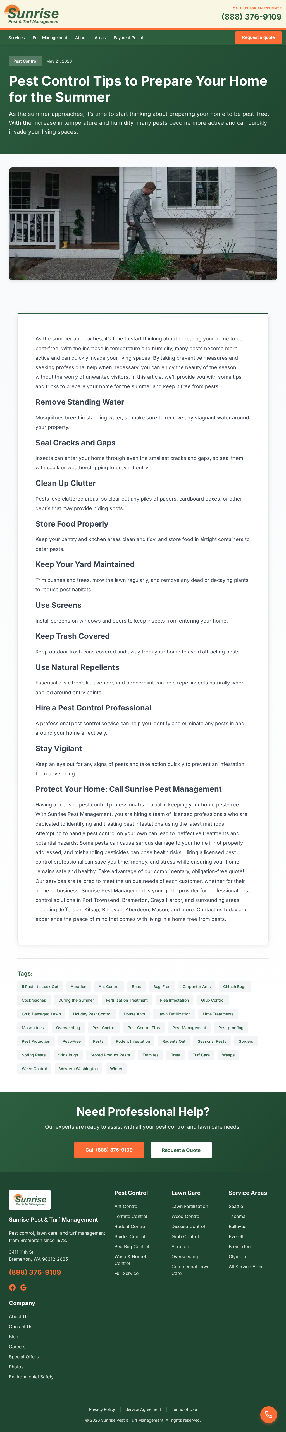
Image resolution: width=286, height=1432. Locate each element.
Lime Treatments (218, 1013)
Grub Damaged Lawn (41, 1013)
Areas (100, 37)
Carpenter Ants (197, 986)
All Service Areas (246, 1266)
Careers (17, 1346)
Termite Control (131, 1216)
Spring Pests (34, 1055)
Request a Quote (181, 1150)
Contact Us (20, 1326)
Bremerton (240, 1246)
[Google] (23, 1287)
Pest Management (50, 37)
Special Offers (24, 1356)
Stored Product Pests (110, 1055)
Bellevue (237, 1226)
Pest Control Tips (144, 1027)
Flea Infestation (174, 1000)
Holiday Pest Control (92, 1013)
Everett (236, 1236)
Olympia (237, 1256)
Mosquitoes (33, 1027)
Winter (116, 1068)
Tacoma (237, 1216)
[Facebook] (12, 1287)
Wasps (228, 1055)
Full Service (127, 1273)
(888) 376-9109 (251, 16)
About (81, 37)
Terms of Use (184, 1409)
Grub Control (213, 1000)
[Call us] (268, 1414)
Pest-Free (72, 1041)
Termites (150, 1055)
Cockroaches (34, 1000)
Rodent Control (130, 1226)
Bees (136, 986)
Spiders (246, 1041)
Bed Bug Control (132, 1246)
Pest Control (103, 1027)
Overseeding (68, 1027)
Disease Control (188, 1226)
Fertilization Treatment (127, 1000)
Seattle (236, 1206)
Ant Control (109, 986)
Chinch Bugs (235, 986)
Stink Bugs (68, 1055)
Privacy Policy (102, 1409)
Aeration (78, 986)
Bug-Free (161, 986)
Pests (98, 1041)
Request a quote (258, 37)
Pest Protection (36, 1041)
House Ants (134, 1013)
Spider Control (130, 1236)
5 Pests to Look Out (40, 986)
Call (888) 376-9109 (109, 1150)
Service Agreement (143, 1409)
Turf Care (201, 1055)
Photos (16, 1366)
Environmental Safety (31, 1377)
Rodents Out (173, 1041)
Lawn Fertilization (174, 1013)
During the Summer (76, 1000)
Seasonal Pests (212, 1041)
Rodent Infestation (133, 1041)
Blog (13, 1336)
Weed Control (34, 1068)
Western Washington (78, 1068)
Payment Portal (128, 37)
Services (16, 37)
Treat (175, 1055)
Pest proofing (231, 1027)
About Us (18, 1316)
